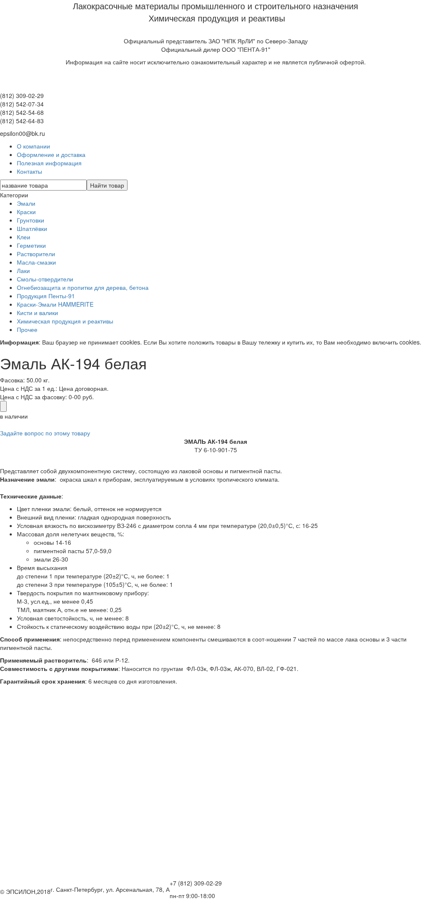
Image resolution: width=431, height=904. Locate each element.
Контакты (29, 171)
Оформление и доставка (51, 154)
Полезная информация (49, 163)
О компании (33, 146)
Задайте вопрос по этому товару (45, 433)
